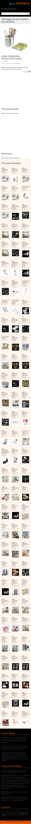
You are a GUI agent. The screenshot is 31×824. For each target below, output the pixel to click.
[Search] (28, 13)
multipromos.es (15, 823)
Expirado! (17, 63)
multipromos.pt (6, 823)
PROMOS (23, 3)
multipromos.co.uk (25, 823)
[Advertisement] (15, 88)
